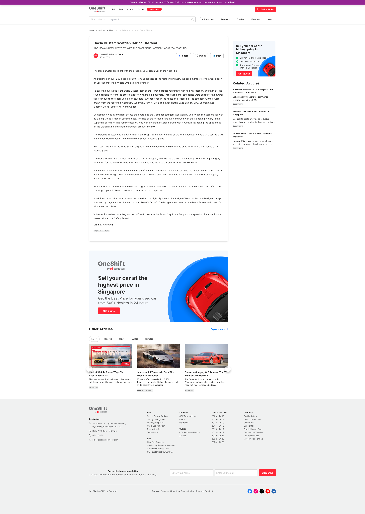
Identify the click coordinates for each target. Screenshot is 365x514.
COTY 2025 (154, 9)
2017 (221, 429)
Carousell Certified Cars (158, 448)
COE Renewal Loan (188, 416)
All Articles (96, 19)
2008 (214, 416)
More (141, 9)
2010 (214, 419)
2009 (221, 416)
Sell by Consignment (156, 419)
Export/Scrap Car (155, 422)
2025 (221, 442)
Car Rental (249, 426)
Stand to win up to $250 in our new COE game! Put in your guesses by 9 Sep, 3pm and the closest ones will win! (182, 2)
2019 (221, 432)
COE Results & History (189, 432)
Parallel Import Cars (253, 429)
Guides (240, 19)
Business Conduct (204, 491)
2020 (214, 435)
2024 (214, 442)
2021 (221, 435)
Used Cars (249, 422)
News (271, 19)
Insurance (183, 422)
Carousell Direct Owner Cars (160, 452)
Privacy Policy (187, 491)
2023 (221, 439)
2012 (214, 422)
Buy (121, 9)
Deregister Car (154, 429)
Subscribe (267, 472)
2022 (214, 439)
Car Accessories (251, 435)
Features (255, 19)
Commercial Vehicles (253, 432)
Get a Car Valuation (156, 426)
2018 (214, 432)
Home (91, 30)
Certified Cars (250, 416)
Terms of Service (160, 491)
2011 (221, 419)
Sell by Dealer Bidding (157, 416)
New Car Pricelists (155, 442)
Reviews (225, 19)
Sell (113, 9)
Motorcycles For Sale (253, 439)
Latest (94, 339)
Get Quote (109, 310)
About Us (174, 491)
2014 (214, 426)
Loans (182, 419)
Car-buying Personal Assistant (161, 445)
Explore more (218, 329)
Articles (130, 9)
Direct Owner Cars (252, 419)
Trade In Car (153, 432)
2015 (221, 426)
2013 (221, 422)
